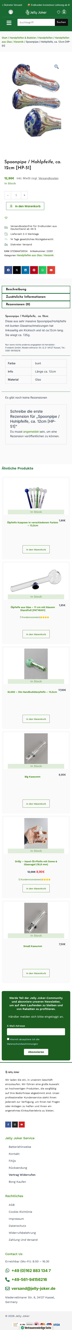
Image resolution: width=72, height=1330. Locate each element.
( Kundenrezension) (30, 617)
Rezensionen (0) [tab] (18, 304)
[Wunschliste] (59, 12)
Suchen (61, 22)
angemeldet (31, 431)
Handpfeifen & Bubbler (23, 37)
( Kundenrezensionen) (30, 879)
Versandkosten (48, 178)
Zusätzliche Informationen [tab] (26, 297)
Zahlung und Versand (23, 1239)
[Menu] (9, 23)
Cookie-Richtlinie (20, 1211)
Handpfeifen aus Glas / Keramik (35, 255)
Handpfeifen (45, 37)
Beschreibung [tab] (16, 289)
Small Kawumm (32, 946)
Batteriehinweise (20, 1146)
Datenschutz (17, 1225)
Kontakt (14, 1153)
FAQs (12, 1160)
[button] (6, 217)
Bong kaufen (17, 1181)
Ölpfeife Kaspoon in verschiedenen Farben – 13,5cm (32, 524)
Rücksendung (18, 1167)
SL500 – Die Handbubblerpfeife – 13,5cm (32, 692)
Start (4, 37)
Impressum (16, 1218)
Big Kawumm (32, 776)
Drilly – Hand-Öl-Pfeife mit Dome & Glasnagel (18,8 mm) (36, 863)
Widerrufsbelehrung (22, 1232)
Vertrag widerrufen (22, 1174)
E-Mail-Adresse (16, 1025)
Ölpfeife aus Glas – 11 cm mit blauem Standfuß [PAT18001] (33, 609)
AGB (12, 1204)
